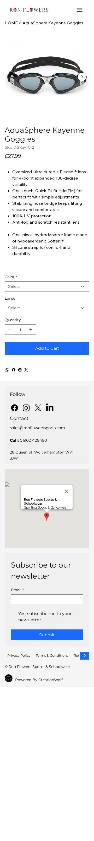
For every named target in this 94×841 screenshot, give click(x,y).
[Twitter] (26, 370)
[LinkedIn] (49, 407)
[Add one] (31, 329)
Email (17, 590)
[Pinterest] (19, 370)
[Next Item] (82, 77)
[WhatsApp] (7, 370)
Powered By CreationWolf (39, 679)
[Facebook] (13, 370)
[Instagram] (26, 407)
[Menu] (79, 9)
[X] (38, 407)
